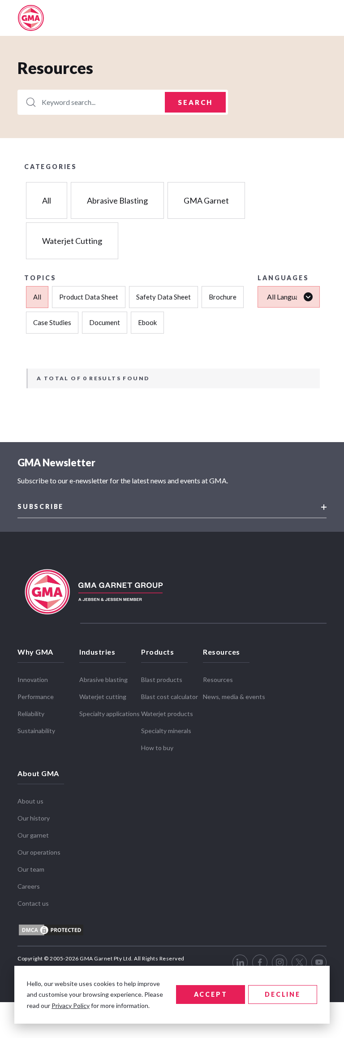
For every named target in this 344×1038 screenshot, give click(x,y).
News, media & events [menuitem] (234, 696)
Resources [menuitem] (221, 651)
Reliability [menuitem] (30, 713)
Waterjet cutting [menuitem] (102, 696)
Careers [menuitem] (28, 886)
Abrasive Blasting (117, 200)
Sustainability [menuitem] (36, 730)
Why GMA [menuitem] (35, 651)
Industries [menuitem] (97, 651)
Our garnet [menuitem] (33, 835)
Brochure (222, 297)
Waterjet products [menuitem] (167, 713)
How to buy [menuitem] (157, 747)
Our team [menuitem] (30, 869)
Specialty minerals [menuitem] (166, 730)
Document (104, 322)
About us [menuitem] (30, 801)
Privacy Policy (71, 1005)
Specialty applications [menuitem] (109, 713)
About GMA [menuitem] (38, 773)
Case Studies (52, 322)
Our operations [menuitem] (38, 852)
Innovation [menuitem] (32, 679)
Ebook (147, 322)
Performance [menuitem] (35, 696)
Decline (283, 994)
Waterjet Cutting (72, 241)
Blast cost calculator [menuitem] (169, 696)
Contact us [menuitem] (33, 903)
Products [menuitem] (157, 651)
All (46, 200)
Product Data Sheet (88, 297)
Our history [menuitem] (33, 818)
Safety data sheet (163, 297)
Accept (211, 994)
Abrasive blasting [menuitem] (103, 679)
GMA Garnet (206, 200)
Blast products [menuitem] (161, 679)
